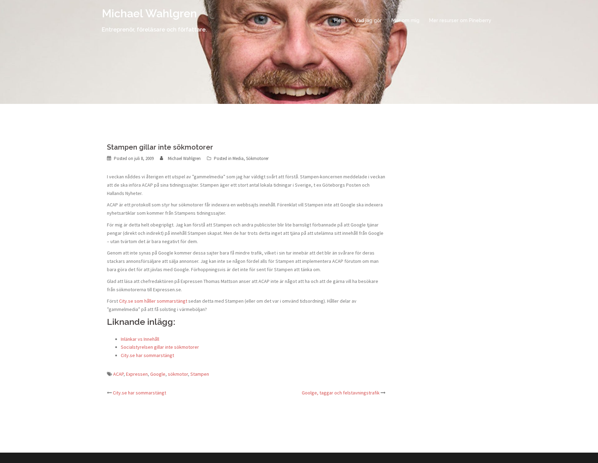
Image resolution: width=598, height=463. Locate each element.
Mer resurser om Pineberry (460, 20)
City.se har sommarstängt (147, 355)
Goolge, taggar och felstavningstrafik (341, 393)
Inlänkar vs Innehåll (140, 339)
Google (157, 374)
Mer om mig (405, 20)
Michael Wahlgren (149, 13)
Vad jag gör (368, 20)
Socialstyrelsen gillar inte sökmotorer (160, 347)
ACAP (118, 374)
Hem (339, 20)
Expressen (137, 374)
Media (238, 158)
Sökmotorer (257, 158)
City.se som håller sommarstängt (153, 301)
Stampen (199, 374)
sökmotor (178, 374)
